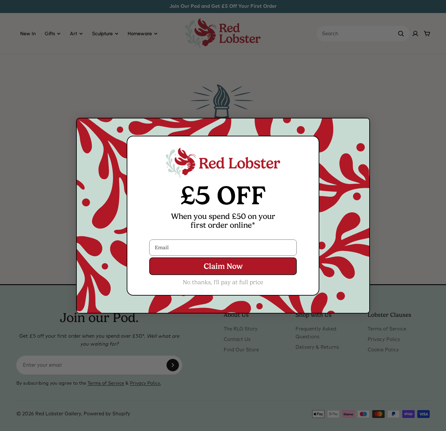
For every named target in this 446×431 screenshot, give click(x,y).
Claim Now (223, 266)
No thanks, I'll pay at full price (223, 282)
